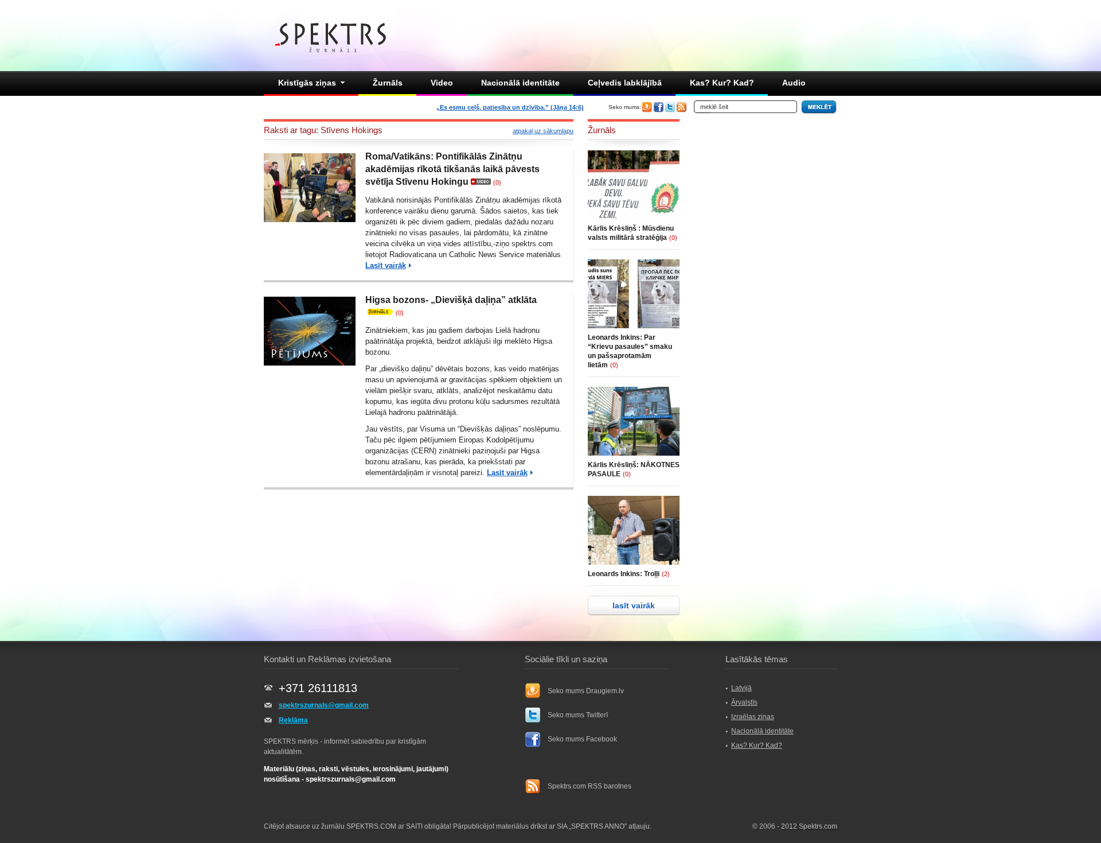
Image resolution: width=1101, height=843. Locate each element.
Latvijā (741, 688)
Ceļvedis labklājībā (625, 82)
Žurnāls (388, 82)
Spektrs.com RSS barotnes (589, 786)
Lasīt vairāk (385, 265)
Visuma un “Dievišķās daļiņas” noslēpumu (489, 429)
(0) (497, 182)
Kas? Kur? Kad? (722, 82)
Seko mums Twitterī (578, 715)
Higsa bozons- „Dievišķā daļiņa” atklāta (451, 300)
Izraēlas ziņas (752, 717)
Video (442, 82)
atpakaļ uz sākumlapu (543, 130)
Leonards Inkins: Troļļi (623, 574)
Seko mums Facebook (582, 739)
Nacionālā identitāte (520, 82)
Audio (794, 82)
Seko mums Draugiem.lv (586, 691)
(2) (666, 573)
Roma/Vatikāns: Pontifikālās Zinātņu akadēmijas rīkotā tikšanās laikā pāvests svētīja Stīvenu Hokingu (452, 169)
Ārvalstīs (744, 702)
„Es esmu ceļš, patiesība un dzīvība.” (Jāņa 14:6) (510, 107)
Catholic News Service (486, 254)
